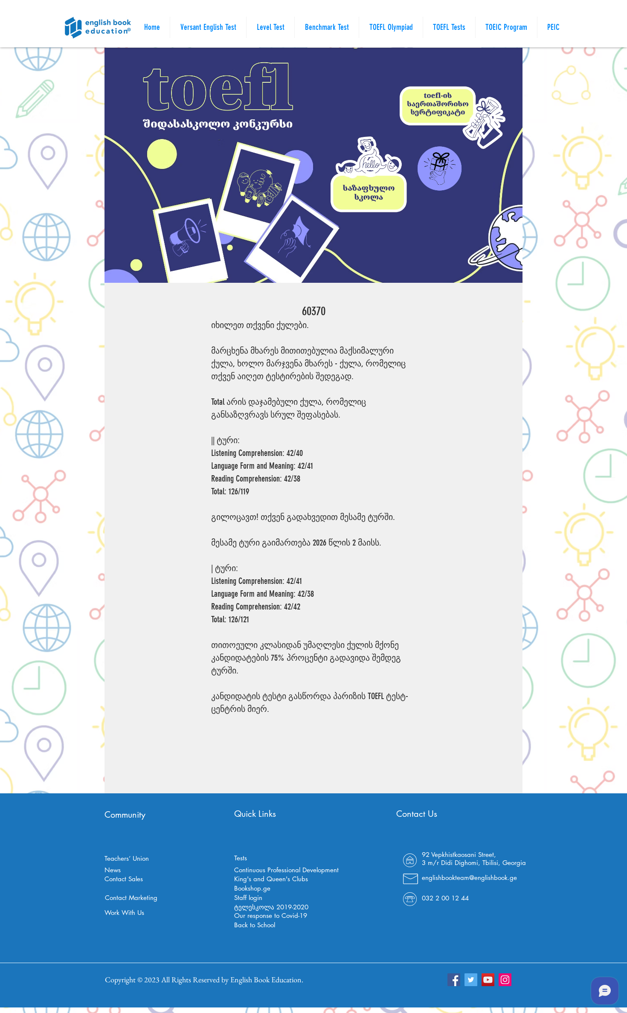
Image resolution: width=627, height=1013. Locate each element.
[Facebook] (453, 979)
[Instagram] (505, 979)
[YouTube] (488, 979)
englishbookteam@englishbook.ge (469, 878)
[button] (449, 27)
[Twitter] (470, 979)
